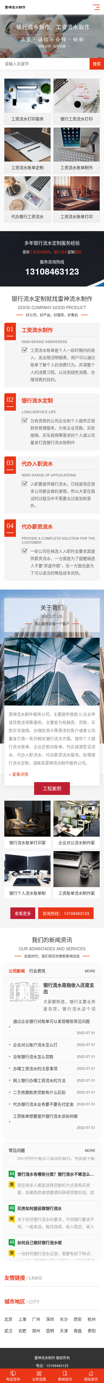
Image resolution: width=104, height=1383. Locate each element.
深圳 (50, 1319)
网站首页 (91, 1379)
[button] (47, 53)
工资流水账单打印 (76, 216)
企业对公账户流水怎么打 (54, 1044)
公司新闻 (17, 971)
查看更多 (23, 913)
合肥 (22, 1330)
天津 (64, 1330)
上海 (22, 1319)
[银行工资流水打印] (76, 96)
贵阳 (92, 1330)
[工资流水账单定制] (27, 145)
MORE (90, 970)
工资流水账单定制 (27, 167)
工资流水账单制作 (76, 167)
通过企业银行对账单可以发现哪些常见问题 (54, 1026)
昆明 (50, 1330)
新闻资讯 (65, 1379)
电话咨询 (13, 1379)
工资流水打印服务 (27, 119)
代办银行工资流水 (27, 216)
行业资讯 (37, 971)
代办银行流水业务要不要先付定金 (54, 1104)
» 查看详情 (18, 774)
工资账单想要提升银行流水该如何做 (54, 1121)
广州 (36, 1319)
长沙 (64, 1319)
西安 (78, 1319)
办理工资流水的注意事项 (54, 1068)
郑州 (36, 1330)
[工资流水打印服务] (27, 96)
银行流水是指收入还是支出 (68, 988)
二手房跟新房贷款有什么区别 (54, 1092)
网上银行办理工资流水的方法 (54, 1080)
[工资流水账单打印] (76, 193)
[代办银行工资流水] (27, 193)
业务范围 (39, 1379)
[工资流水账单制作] (76, 145)
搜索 (97, 63)
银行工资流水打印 (76, 119)
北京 (8, 1319)
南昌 (78, 1330)
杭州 (92, 1319)
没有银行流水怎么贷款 (54, 1056)
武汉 (8, 1330)
